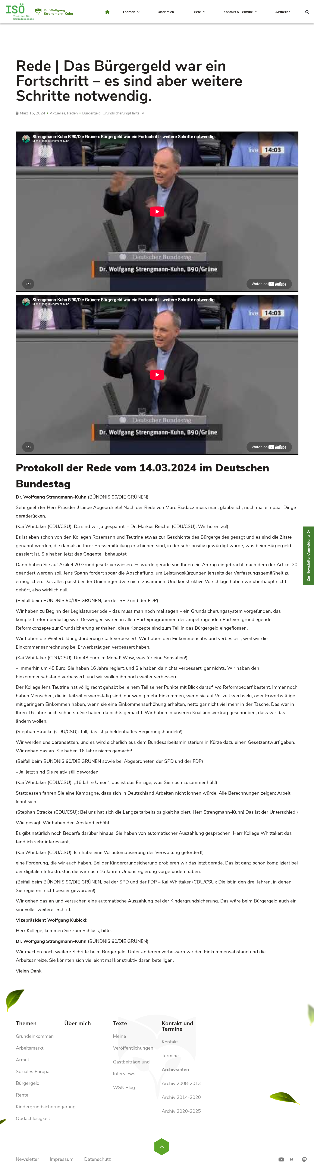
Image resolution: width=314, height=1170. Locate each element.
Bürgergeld (28, 1083)
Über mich (166, 12)
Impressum (61, 1159)
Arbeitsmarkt (29, 1048)
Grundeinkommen (35, 1036)
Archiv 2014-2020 (181, 1097)
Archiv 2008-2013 (181, 1083)
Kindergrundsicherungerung (46, 1107)
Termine (170, 1056)
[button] (307, 12)
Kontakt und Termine (177, 1026)
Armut (22, 1060)
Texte (196, 12)
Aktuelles (282, 12)
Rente (22, 1095)
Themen (128, 12)
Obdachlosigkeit (33, 1118)
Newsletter (27, 1159)
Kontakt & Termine (238, 12)
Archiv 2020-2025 (181, 1111)
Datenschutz (97, 1159)
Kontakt (170, 1042)
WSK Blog (124, 1087)
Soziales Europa (33, 1071)
